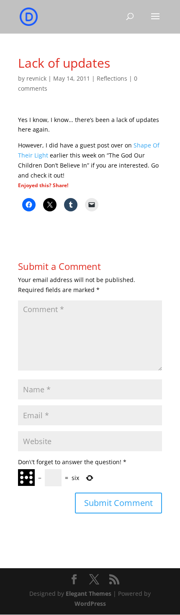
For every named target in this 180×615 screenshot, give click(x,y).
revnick (36, 78)
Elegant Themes (88, 593)
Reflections (112, 78)
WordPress (90, 603)
